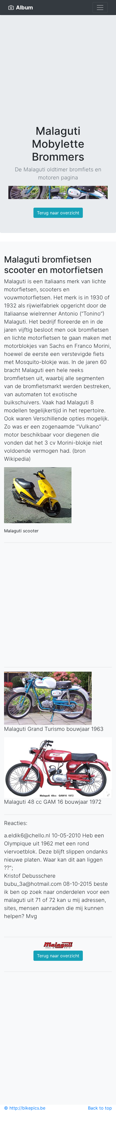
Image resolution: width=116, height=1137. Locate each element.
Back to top (100, 1108)
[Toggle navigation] (100, 7)
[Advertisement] (58, 74)
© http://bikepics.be (24, 1108)
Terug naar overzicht (58, 212)
